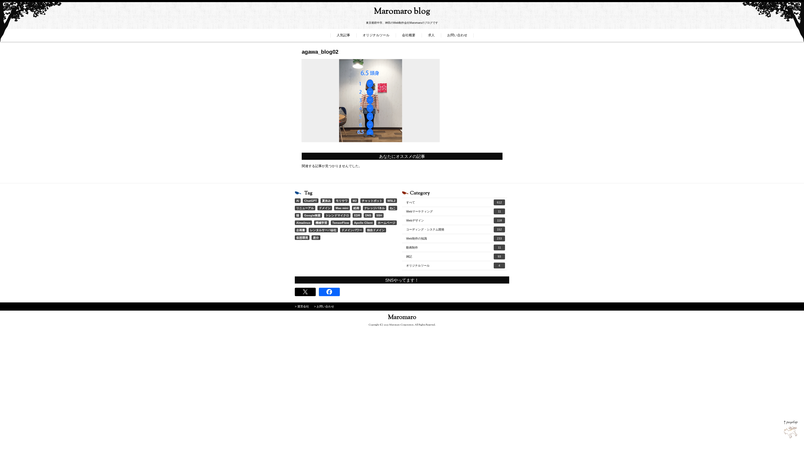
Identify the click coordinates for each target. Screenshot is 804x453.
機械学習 (321, 222)
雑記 (453, 256)
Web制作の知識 (454, 238)
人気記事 (343, 35)
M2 (355, 200)
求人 (431, 35)
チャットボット (372, 200)
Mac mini (342, 208)
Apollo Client (363, 222)
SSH (379, 215)
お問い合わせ (457, 35)
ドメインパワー (351, 230)
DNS (368, 215)
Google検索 (312, 215)
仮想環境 (302, 237)
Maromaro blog (402, 12)
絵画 (356, 208)
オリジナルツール (376, 35)
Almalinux (303, 222)
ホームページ (386, 222)
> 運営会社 (302, 306)
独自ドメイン (376, 230)
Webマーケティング (453, 211)
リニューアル (305, 208)
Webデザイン (454, 220)
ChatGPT (310, 200)
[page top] (791, 429)
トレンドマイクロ (337, 215)
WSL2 (391, 200)
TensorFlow (340, 222)
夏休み (326, 200)
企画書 (300, 230)
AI (297, 200)
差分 (316, 237)
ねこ (393, 208)
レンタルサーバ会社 (323, 230)
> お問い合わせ (324, 306)
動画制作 (453, 247)
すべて (454, 202)
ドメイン (325, 208)
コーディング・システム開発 (454, 229)
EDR (357, 215)
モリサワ (342, 200)
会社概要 (408, 35)
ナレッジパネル (374, 208)
